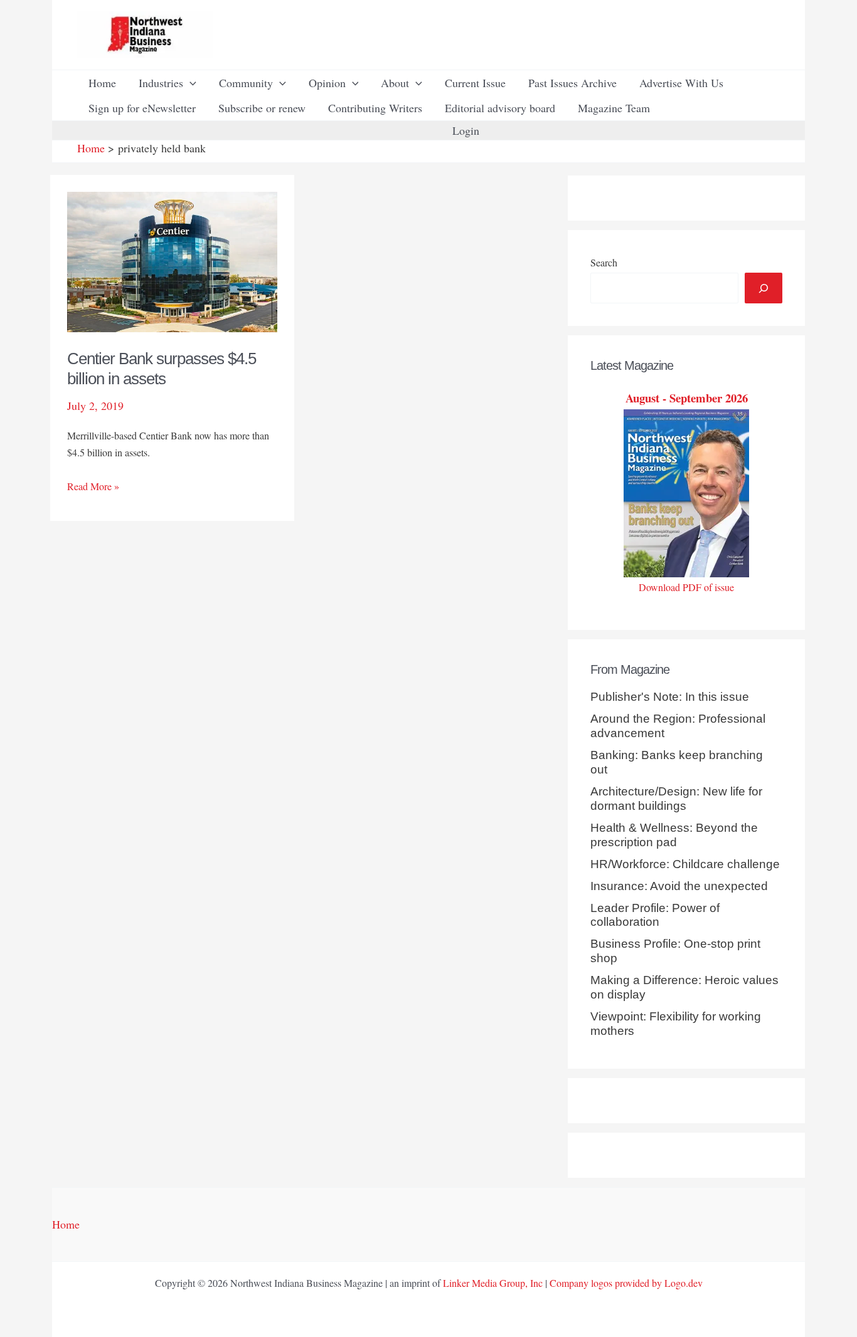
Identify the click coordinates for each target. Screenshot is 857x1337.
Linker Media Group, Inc (493, 1282)
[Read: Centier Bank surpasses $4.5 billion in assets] (172, 260)
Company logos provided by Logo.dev (626, 1282)
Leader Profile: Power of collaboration (655, 915)
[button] (189, 82)
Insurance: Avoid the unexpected (679, 886)
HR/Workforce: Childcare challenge (685, 864)
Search (603, 262)
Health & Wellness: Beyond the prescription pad (674, 835)
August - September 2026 (686, 397)
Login (465, 130)
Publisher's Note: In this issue (669, 696)
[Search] (763, 288)
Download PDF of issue (686, 587)
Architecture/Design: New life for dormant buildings (676, 798)
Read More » (93, 487)
